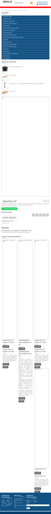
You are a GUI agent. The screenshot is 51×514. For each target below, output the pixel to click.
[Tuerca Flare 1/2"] (41, 418)
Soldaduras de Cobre (7, 42)
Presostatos (5, 39)
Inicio (3, 10)
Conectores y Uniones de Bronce (15, 10)
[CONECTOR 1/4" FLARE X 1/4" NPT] (41, 289)
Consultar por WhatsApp (10, 208)
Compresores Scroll (7, 18)
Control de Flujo (6, 25)
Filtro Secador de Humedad (9, 30)
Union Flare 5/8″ (46, 201)
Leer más (6, 346)
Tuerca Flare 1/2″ (40, 469)
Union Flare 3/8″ (46, 200)
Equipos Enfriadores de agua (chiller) (11, 28)
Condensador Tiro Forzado (8, 21)
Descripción (5, 217)
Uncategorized (6, 51)
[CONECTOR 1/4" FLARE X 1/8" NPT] (10, 289)
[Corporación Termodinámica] (7, 1)
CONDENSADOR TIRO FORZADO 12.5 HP (25, 343)
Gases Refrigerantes (7, 32)
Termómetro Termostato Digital (10, 44)
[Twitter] (36, 214)
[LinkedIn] (47, 214)
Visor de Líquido (6, 58)
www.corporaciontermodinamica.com (21, 508)
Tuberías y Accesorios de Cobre (9, 46)
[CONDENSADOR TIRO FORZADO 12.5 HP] (25, 289)
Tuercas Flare (6, 49)
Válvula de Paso (6, 56)
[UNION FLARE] (25, 146)
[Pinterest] (40, 214)
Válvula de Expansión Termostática (10, 53)
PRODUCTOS (6, 10)
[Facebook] (33, 214)
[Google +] (43, 214)
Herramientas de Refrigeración (9, 35)
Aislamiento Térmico (7, 16)
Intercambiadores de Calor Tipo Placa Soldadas (13, 37)
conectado (14, 232)
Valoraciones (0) (12, 217)
